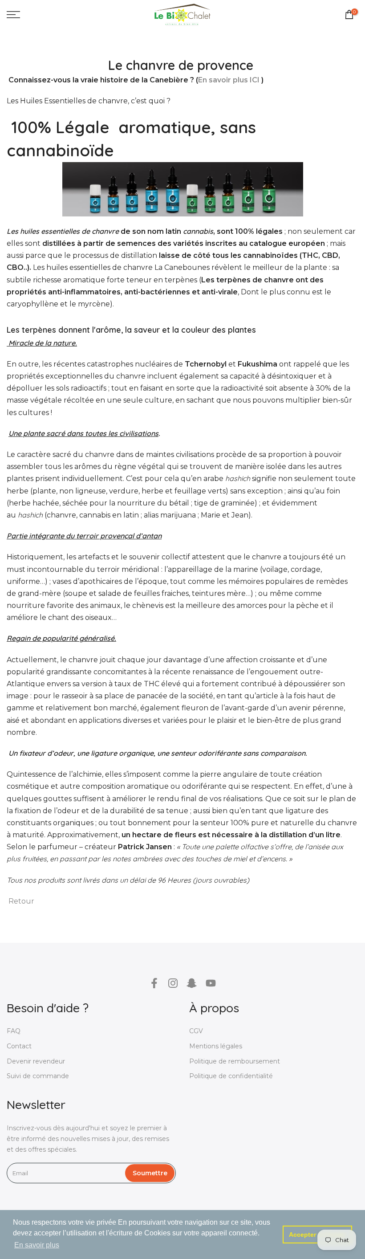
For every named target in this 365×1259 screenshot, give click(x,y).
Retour (21, 901)
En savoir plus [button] (36, 1245)
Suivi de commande (38, 1076)
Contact (19, 1046)
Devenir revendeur (36, 1061)
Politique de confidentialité (231, 1076)
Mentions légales (215, 1046)
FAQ (13, 1031)
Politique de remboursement (234, 1061)
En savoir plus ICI (229, 80)
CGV (196, 1031)
